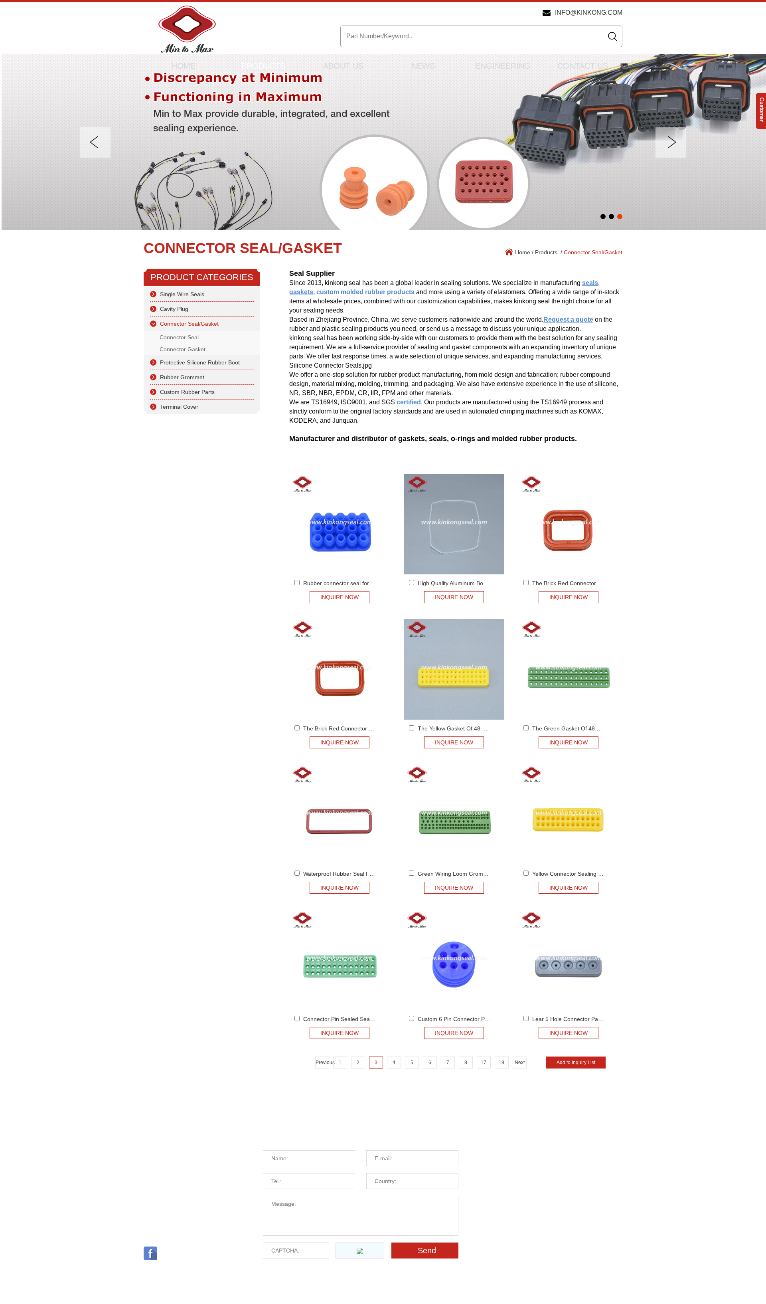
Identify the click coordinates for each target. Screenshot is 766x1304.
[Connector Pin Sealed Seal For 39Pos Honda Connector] (339, 960)
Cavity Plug (174, 309)
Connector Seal (179, 337)
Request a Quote (309, 1132)
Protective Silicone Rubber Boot (200, 362)
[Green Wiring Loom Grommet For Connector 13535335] (454, 814)
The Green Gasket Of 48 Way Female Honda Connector (603, 728)
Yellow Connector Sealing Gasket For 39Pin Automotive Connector (616, 874)
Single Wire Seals (182, 294)
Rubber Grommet (182, 377)
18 (501, 1062)
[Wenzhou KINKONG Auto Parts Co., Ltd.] (187, 30)
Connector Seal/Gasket (243, 248)
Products (263, 65)
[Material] (383, 142)
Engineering (503, 65)
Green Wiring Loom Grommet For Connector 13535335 (488, 874)
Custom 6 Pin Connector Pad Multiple (465, 1019)
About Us (343, 65)
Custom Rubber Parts (187, 392)
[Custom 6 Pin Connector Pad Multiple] (454, 960)
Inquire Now (339, 597)
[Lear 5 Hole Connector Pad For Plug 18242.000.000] (568, 960)
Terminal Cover (179, 407)
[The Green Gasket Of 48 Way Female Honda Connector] (568, 669)
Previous (322, 1062)
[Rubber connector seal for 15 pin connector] (339, 524)
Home (183, 65)
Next (520, 1062)
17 (483, 1062)
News (423, 65)
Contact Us (582, 65)
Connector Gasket (182, 349)
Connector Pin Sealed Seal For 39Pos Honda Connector (374, 1019)
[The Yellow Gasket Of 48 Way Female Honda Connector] (454, 669)
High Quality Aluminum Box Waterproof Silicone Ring (484, 583)
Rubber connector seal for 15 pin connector (358, 583)
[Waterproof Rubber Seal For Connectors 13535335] (339, 814)
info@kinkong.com (588, 12)
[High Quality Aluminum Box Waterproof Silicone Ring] (454, 524)
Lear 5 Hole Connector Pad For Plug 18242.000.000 (598, 1019)
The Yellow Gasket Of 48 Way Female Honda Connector (489, 728)
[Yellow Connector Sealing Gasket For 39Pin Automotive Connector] (568, 814)
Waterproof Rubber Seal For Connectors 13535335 (367, 874)
